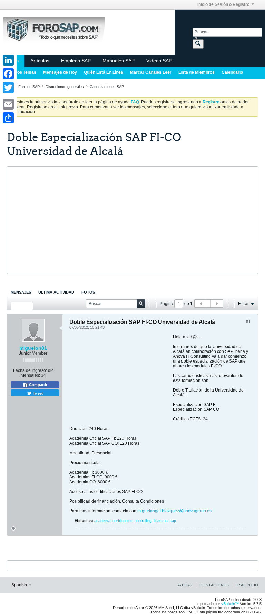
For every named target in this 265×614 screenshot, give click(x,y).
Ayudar (185, 585)
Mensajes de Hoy (60, 72)
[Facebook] (8, 74)
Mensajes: (30, 375)
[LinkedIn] (8, 60)
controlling (143, 520)
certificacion (122, 520)
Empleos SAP (76, 60)
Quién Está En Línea (103, 72)
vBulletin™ (230, 604)
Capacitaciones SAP (107, 87)
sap (173, 520)
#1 (248, 321)
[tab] (21, 292)
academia (102, 520)
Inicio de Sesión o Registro (223, 4)
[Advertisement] (132, 220)
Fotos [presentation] (88, 292)
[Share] (8, 118)
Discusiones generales (65, 87)
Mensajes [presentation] (21, 292)
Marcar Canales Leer (150, 72)
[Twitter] (8, 88)
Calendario (232, 72)
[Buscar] (198, 44)
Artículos (39, 60)
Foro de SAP (29, 87)
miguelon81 (33, 348)
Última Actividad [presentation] (56, 292)
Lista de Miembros (196, 72)
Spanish (19, 585)
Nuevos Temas (21, 72)
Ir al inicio (247, 585)
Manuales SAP (118, 60)
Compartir (37, 385)
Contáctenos (214, 585)
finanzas (161, 520)
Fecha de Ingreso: (30, 370)
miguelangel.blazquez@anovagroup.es (174, 510)
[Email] (8, 104)
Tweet (37, 393)
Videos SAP (159, 60)
